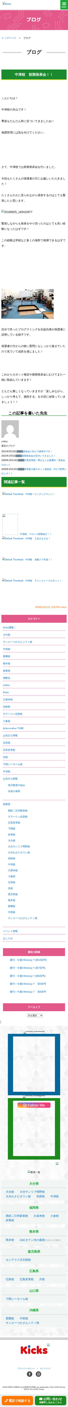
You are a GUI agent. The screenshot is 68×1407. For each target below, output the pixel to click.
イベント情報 (10, 931)
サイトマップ (45, 1368)
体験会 (6, 677)
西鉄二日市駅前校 (18, 810)
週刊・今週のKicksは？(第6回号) (28, 975)
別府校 (6, 706)
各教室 (6, 670)
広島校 (6, 742)
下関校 (11, 828)
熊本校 (6, 663)
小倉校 (6, 721)
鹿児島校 (13, 894)
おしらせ (8, 938)
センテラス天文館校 (18, 1259)
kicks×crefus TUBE (13, 728)
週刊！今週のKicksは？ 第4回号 (28, 991)
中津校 (6, 771)
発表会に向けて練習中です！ (37, 451)
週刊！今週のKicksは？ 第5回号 (28, 983)
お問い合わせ (50, 1400)
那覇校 (6, 656)
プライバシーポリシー (26, 1368)
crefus (20, 451)
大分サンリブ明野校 (19, 846)
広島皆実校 (9, 749)
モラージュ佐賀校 (12, 713)
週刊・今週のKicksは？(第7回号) (28, 967)
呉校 (5, 757)
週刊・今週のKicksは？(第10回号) (28, 959)
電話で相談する (20, 1400)
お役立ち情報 (10, 735)
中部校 (6, 649)
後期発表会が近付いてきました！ (39, 455)
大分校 (6, 634)
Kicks (6, 692)
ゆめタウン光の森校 (32, 1239)
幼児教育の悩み (16, 785)
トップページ (8, 38)
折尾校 (11, 834)
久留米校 (8, 699)
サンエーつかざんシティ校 (17, 641)
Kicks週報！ (9, 627)
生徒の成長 (14, 791)
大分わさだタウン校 (19, 852)
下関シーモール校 (12, 764)
